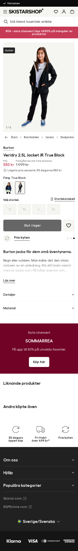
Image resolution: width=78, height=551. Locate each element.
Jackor (49, 137)
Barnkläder (31, 137)
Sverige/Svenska (39, 521)
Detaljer (9, 294)
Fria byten (13, 3)
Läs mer (9, 280)
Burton (8, 147)
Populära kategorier (22, 485)
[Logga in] (64, 12)
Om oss (10, 460)
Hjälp (8, 473)
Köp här (39, 362)
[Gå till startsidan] (26, 11)
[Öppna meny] (4, 12)
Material (9, 308)
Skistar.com (12, 498)
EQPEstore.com (15, 506)
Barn (14, 137)
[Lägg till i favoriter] (69, 225)
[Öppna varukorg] (73, 12)
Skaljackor (67, 137)
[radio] (9, 209)
